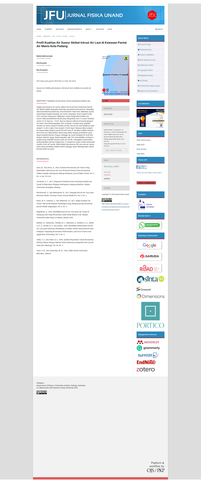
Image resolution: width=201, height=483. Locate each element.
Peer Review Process (147, 60)
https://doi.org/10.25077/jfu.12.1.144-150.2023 (58, 81)
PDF (106, 101)
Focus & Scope (145, 44)
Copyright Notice (146, 70)
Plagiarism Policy (146, 75)
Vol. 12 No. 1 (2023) (59, 36)
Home (39, 36)
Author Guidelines (147, 55)
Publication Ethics (147, 65)
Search (160, 29)
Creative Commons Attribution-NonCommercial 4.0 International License (115, 207)
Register (100, 29)
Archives (60, 29)
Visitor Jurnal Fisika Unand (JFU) (149, 173)
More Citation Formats (114, 150)
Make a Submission (146, 183)
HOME (39, 29)
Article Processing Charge (150, 86)
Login (109, 29)
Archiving (143, 80)
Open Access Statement (149, 91)
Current (48, 29)
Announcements (74, 29)
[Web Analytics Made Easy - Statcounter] (142, 168)
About (88, 29)
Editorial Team (145, 49)
